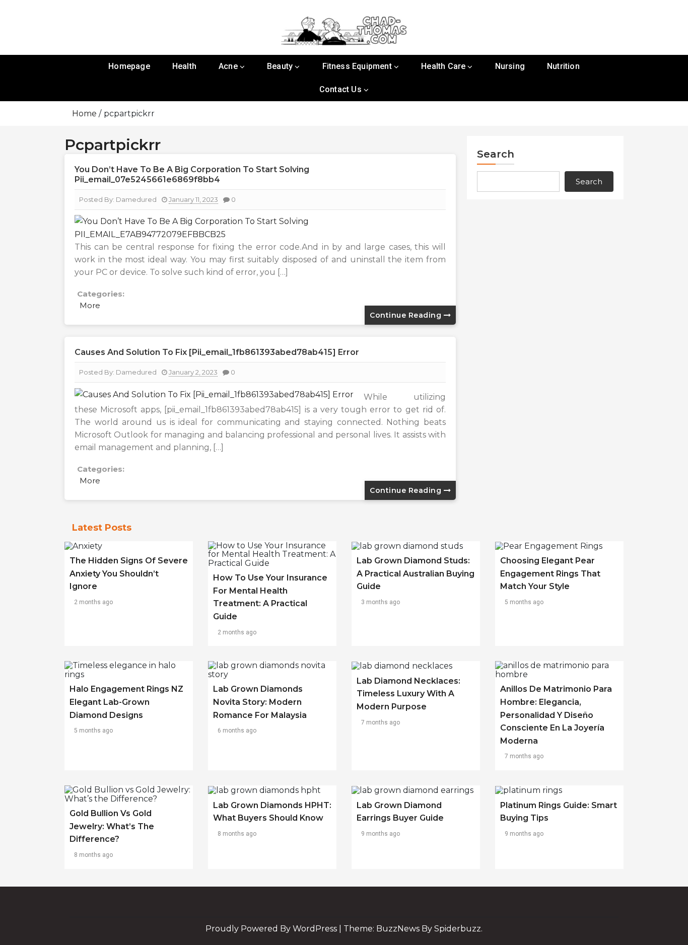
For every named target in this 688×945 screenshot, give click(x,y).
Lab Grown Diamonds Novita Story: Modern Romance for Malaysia (260, 701)
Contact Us (340, 89)
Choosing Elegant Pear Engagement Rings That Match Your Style (550, 573)
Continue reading (407, 315)
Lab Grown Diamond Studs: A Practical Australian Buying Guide (415, 573)
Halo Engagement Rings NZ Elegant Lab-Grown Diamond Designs (126, 701)
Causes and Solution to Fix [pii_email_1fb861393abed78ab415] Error (217, 352)
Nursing (510, 66)
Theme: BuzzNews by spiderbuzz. (413, 928)
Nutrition (563, 66)
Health (184, 66)
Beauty (280, 66)
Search (495, 154)
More (90, 305)
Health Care (443, 66)
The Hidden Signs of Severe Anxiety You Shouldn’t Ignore (129, 573)
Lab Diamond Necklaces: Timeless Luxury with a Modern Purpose (408, 693)
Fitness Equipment (357, 66)
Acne (228, 66)
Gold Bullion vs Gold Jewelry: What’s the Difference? (112, 826)
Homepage (129, 66)
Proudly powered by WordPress (272, 928)
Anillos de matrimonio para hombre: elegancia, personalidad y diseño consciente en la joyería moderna (556, 714)
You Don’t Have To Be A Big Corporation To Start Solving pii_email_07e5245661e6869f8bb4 (192, 174)
